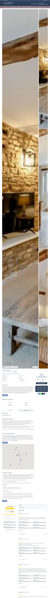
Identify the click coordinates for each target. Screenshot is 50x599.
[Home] (2, 7)
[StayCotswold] (7, 4)
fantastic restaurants (14, 437)
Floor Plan (10, 410)
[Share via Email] (44, 393)
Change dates (42, 381)
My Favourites (5, 0)
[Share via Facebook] (39, 393)
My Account (45, 0)
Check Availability (41, 383)
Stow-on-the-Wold (23, 435)
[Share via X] (42, 393)
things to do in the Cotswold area (10, 436)
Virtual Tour (26, 410)
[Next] (37, 189)
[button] (17, 455)
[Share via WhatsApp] (40, 393)
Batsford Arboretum (15, 440)
